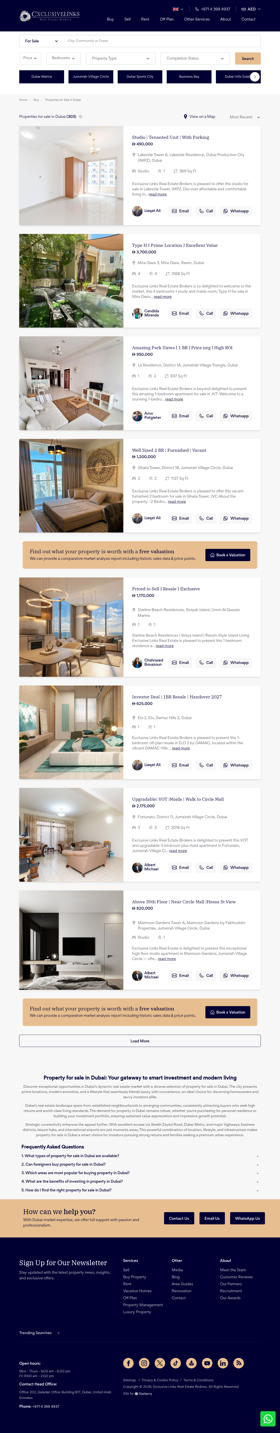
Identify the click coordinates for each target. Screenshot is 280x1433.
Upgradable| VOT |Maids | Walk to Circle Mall (178, 799)
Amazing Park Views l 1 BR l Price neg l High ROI (182, 348)
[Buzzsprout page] (191, 1363)
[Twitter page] (160, 1363)
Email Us (212, 1219)
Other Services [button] (197, 19)
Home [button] (23, 100)
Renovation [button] (181, 1291)
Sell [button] (127, 19)
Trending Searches (35, 1333)
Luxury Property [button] (137, 1312)
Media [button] (177, 1270)
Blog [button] (176, 1277)
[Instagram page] (144, 1363)
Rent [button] (145, 19)
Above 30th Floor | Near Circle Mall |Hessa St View (184, 902)
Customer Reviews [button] (236, 1277)
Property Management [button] (143, 1305)
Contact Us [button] (179, 1219)
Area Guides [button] (182, 1284)
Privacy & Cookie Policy (160, 1380)
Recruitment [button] (231, 1291)
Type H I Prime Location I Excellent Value (175, 245)
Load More (140, 1041)
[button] (49, 15)
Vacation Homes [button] (137, 1291)
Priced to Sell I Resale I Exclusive (166, 589)
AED (252, 9)
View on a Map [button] (202, 117)
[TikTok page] (175, 1363)
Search (248, 59)
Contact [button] (249, 19)
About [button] (225, 19)
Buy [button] (110, 19)
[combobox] (163, 41)
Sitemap (129, 1380)
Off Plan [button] (167, 19)
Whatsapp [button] (239, 211)
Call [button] (209, 211)
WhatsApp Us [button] (247, 1219)
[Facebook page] (128, 1363)
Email (184, 211)
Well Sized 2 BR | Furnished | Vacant (169, 450)
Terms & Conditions (198, 1380)
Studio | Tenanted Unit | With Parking (170, 137)
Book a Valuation (230, 555)
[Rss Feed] (238, 1363)
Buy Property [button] (134, 1277)
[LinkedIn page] (223, 1363)
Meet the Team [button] (233, 1270)
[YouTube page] (207, 1363)
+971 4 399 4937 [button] (215, 9)
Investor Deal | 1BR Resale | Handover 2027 (177, 697)
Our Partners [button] (231, 1284)
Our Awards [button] (230, 1298)
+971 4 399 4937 (45, 1406)
